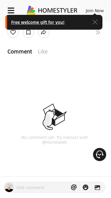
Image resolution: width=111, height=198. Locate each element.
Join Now (95, 10)
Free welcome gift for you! (38, 22)
